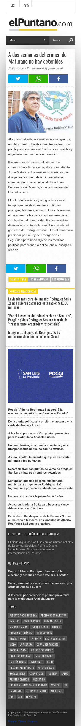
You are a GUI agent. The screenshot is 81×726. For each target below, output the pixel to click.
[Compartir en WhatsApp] (38, 82)
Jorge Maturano (39, 279)
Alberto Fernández (42, 650)
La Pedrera (26, 644)
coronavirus (44, 633)
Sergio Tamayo (18, 638)
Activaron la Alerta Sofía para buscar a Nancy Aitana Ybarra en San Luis (38, 506)
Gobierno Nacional (21, 656)
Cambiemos (16, 691)
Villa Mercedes (52, 621)
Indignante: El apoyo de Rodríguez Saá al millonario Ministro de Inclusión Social (34, 334)
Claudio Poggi (32, 621)
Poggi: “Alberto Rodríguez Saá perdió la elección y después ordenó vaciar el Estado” (38, 411)
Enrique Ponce (40, 627)
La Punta (36, 638)
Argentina (39, 679)
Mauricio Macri (18, 627)
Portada (12, 721)
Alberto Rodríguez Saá (23, 615)
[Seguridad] (40, 401)
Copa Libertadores (48, 644)
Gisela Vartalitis (55, 638)
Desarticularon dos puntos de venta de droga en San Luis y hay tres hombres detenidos (40, 470)
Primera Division (19, 679)
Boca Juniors (17, 673)
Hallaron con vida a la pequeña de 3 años (36, 496)
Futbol (56, 627)
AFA (20, 697)
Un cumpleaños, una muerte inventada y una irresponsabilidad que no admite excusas (38, 447)
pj (66, 685)
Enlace (22, 721)
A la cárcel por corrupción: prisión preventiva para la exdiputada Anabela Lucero (38, 435)
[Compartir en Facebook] (58, 82)
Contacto (32, 721)
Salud (64, 673)
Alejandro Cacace (36, 691)
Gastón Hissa (18, 662)
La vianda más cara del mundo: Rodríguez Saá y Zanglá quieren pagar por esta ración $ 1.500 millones (39, 303)
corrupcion (36, 673)
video (13, 644)
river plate (36, 662)
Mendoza (31, 697)
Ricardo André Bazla (22, 668)
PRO (12, 697)
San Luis (14, 621)
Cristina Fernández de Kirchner (28, 685)
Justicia (52, 673)
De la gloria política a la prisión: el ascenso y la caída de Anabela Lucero (40, 423)
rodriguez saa (60, 279)
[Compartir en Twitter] (18, 82)
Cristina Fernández (21, 633)
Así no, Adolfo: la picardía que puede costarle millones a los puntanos (39, 458)
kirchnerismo (46, 668)
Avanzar (55, 685)
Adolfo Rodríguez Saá (53, 615)
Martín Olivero (44, 656)
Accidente (57, 691)
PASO (50, 662)
